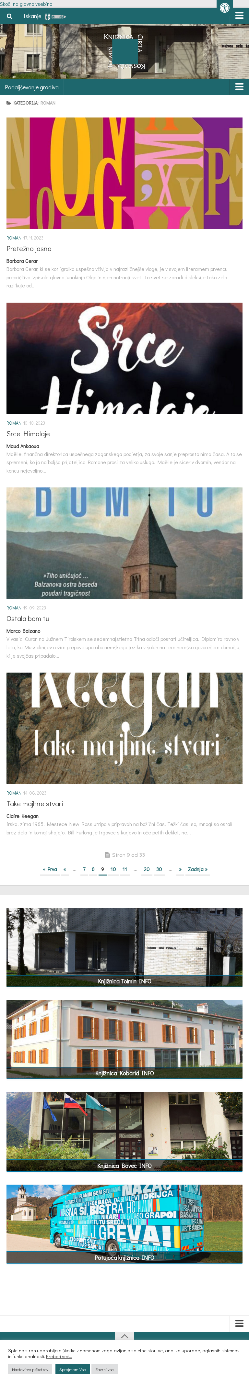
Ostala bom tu (27, 618)
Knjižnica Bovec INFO (124, 1165)
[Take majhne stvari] (124, 728)
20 (147, 868)
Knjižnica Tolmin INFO (124, 981)
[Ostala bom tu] (124, 543)
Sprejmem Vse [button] (72, 1369)
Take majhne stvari (34, 803)
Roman (13, 238)
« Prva (50, 868)
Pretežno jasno (29, 248)
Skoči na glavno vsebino (26, 3)
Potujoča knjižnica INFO (124, 1257)
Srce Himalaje (28, 433)
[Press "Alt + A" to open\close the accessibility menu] (225, 8)
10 (113, 868)
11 (125, 868)
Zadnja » (198, 868)
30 (159, 868)
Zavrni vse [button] (104, 1369)
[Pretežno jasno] (124, 173)
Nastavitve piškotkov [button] (30, 1369)
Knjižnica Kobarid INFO (124, 1073)
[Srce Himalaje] (124, 358)
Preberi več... (59, 1356)
